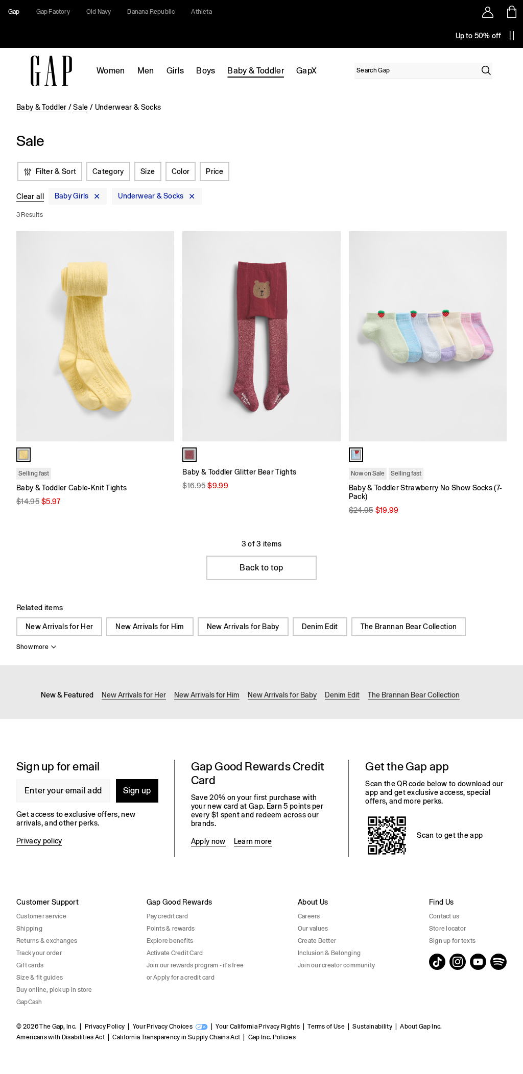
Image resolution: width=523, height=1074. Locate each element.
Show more (32, 647)
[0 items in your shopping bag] (511, 11)
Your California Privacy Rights (258, 1026)
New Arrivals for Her (59, 626)
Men (145, 71)
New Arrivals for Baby (243, 626)
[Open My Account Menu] (488, 11)
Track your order (39, 953)
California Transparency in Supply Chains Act (176, 1037)
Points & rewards (171, 928)
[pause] (511, 35)
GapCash (29, 1002)
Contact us (444, 916)
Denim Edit (320, 626)
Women (111, 71)
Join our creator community (336, 965)
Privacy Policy (105, 1026)
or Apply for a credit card (181, 977)
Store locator (447, 928)
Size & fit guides (39, 977)
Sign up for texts (452, 940)
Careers (309, 916)
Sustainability (372, 1026)
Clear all (30, 196)
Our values (313, 928)
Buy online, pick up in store (54, 989)
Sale (80, 107)
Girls (175, 71)
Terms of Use (326, 1026)
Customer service (41, 916)
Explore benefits (170, 940)
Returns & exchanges (47, 940)
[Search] (486, 70)
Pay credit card (167, 916)
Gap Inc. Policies (272, 1037)
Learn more (253, 841)
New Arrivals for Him (149, 626)
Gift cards (29, 965)
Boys (205, 71)
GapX (306, 71)
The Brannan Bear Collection (409, 626)
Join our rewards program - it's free (195, 965)
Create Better (317, 940)
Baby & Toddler (255, 71)
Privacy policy (39, 841)
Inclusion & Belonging (329, 953)
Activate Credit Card (175, 953)
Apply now (208, 841)
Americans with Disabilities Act (60, 1037)
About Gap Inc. (421, 1026)
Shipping (29, 928)
